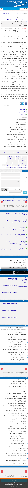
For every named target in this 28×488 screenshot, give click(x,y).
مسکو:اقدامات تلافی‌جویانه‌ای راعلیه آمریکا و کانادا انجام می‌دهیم (15, 146)
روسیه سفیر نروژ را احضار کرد (21, 124)
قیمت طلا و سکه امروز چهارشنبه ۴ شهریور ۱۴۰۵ (18, 260)
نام (26, 174)
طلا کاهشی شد (23, 391)
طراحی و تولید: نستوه (14, 486)
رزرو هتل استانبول (10, 158)
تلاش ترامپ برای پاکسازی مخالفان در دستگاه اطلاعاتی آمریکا (16, 460)
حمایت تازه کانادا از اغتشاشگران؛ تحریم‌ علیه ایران (17, 129)
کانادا (21, 152)
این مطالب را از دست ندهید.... (21, 211)
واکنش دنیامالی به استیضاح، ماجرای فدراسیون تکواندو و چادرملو (10, 279)
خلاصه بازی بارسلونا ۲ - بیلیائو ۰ (21, 448)
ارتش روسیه (4, 152)
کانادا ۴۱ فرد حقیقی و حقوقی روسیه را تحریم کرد (18, 121)
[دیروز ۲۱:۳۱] (22, 280)
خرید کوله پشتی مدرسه (11, 167)
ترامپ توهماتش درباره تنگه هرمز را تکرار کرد (18, 388)
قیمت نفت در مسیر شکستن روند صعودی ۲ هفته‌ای (17, 385)
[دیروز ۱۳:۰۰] (22, 312)
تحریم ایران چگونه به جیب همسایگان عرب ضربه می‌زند (17, 403)
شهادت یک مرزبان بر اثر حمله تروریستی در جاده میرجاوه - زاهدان (9, 221)
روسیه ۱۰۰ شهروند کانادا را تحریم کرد (14, 19)
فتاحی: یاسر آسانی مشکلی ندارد (21, 379)
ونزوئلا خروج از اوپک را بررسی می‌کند (20, 411)
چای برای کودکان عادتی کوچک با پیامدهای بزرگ (18, 438)
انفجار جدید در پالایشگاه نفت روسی (20, 408)
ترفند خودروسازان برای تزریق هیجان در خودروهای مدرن (8, 206)
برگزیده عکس (24, 300)
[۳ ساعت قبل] (22, 215)
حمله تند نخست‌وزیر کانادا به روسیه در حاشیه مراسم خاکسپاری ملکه (14, 148)
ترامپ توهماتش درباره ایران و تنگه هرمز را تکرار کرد (17, 332)
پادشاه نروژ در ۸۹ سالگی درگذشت (20, 390)
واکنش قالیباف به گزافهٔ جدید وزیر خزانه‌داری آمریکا (17, 354)
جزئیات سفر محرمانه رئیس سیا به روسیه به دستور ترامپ (16, 426)
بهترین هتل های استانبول (21, 158)
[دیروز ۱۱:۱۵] (22, 294)
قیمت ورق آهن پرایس (7, 165)
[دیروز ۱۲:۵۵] (22, 251)
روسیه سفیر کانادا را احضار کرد (21, 141)
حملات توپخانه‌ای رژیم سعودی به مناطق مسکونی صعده (17, 423)
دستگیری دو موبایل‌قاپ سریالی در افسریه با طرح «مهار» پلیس (9, 242)
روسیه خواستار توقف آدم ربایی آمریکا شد (19, 136)
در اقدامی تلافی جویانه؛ (14, 17)
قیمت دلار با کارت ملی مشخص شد (20, 259)
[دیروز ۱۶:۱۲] (22, 237)
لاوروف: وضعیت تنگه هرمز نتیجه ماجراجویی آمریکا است (17, 386)
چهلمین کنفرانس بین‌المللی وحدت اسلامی (9, 310)
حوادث (26, 363)
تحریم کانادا (13, 152)
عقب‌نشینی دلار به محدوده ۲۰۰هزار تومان (19, 265)
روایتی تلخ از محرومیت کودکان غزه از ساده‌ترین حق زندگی (16, 430)
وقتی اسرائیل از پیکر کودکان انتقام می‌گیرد (19, 462)
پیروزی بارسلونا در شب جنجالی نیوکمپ (19, 450)
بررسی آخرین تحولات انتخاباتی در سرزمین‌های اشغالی (17, 425)
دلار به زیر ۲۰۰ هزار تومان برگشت (20, 264)
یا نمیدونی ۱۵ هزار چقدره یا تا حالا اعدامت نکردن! (17, 131)
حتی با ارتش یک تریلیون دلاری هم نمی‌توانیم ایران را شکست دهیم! (15, 336)
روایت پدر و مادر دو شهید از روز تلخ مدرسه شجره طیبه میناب (16, 395)
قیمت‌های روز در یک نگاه (22, 257)
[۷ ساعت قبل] (7, 471)
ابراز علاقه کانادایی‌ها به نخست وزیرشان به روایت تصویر (16, 143)
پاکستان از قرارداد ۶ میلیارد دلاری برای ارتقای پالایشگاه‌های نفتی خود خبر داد (13, 396)
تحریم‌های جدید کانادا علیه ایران (20, 119)
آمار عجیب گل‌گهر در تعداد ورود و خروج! (9, 292)
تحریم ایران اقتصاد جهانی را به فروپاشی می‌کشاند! (18, 440)
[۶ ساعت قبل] (20, 471)
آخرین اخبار (25, 377)
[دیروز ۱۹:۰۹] (22, 230)
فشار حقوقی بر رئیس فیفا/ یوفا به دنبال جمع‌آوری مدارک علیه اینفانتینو (14, 405)
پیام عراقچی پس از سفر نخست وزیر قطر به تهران (18, 406)
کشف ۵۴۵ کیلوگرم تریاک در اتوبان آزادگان (9, 249)
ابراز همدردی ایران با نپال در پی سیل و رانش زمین (18, 383)
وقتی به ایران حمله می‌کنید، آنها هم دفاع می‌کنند (18, 342)
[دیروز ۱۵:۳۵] (22, 244)
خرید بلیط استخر (16, 165)
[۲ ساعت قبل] (20, 368)
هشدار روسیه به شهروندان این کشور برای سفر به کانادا (16, 139)
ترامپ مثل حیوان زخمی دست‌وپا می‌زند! (19, 357)
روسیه (18, 152)
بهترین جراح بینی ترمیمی (12, 161)
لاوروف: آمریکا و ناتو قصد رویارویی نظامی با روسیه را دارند (16, 134)
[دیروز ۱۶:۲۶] (14, 272)
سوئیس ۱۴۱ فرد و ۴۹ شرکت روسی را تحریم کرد (18, 127)
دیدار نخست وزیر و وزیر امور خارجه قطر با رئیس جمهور (9, 304)
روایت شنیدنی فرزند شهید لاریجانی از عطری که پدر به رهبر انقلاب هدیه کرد (13, 329)
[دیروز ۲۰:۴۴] (22, 222)
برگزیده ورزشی (24, 275)
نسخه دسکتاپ (14, 480)
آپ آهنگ (24, 156)
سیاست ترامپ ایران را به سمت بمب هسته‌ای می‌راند (17, 346)
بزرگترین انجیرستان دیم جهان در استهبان (9, 317)
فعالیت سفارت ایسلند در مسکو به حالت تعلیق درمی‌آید (17, 126)
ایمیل (26, 177)
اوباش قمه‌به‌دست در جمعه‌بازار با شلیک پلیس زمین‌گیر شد (16, 352)
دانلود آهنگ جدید (23, 161)
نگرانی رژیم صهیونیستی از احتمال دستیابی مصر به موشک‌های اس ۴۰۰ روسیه (15, 416)
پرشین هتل (16, 163)
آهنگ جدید (9, 163)
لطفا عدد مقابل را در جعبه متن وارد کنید (20, 189)
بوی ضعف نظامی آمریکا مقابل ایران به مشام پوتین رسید (17, 334)
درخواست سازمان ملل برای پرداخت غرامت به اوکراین (17, 144)
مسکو (9, 152)
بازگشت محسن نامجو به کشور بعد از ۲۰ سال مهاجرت (9, 235)
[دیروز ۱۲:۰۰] (22, 319)
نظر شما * (25, 181)
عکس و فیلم (22, 9)
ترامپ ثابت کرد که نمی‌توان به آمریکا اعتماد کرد (18, 443)
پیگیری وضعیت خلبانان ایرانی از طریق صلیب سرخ (10, 228)
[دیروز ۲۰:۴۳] (22, 287)
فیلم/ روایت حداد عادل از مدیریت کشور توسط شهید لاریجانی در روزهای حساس (14, 350)
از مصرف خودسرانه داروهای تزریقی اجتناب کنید (18, 436)
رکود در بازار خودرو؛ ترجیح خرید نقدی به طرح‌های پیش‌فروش (21, 206)
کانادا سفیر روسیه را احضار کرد (21, 122)
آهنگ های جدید (23, 163)
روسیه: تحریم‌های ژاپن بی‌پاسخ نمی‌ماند (19, 132)
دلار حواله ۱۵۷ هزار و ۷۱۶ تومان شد (20, 262)
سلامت (26, 466)
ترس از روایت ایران (23, 355)
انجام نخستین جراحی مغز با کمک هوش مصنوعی (18, 435)
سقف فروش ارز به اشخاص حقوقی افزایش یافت (18, 359)
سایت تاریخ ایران (11, 156)
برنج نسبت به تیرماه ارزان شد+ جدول (20, 401)
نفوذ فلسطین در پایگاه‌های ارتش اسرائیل (19, 457)
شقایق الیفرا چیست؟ (22, 361)
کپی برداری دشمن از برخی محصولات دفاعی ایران (18, 337)
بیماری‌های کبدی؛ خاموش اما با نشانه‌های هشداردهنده (17, 339)
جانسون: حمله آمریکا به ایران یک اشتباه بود (19, 347)
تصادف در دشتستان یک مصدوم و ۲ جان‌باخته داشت (17, 420)
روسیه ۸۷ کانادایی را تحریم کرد (20, 137)
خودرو (26, 196)
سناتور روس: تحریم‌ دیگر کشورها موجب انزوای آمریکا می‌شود (16, 410)
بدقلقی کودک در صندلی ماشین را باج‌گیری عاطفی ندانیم (17, 452)
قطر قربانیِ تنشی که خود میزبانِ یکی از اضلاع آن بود (17, 431)
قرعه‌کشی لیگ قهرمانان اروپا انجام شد (10, 285)
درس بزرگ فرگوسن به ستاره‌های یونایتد (19, 344)
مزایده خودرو (24, 165)
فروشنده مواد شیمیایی (22, 167)
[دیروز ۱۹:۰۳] (22, 305)
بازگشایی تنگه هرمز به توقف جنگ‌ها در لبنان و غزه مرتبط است (16, 327)
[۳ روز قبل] (20, 201)
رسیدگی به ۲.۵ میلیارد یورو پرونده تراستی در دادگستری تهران (16, 393)
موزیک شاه (18, 156)
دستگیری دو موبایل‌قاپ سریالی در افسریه (18, 272)
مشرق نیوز (17, 3)
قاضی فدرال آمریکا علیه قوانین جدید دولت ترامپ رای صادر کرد (15, 398)
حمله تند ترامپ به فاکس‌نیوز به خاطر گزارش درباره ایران (17, 341)
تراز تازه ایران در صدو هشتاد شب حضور (19, 381)
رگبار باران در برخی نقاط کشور (11, 213)
